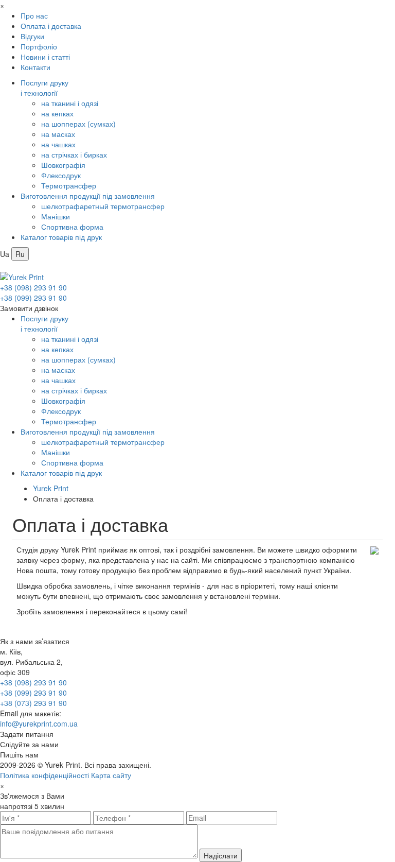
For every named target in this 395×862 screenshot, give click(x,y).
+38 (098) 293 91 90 (33, 287)
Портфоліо (39, 46)
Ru (20, 254)
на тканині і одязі (69, 103)
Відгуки (32, 36)
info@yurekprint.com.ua (39, 723)
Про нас (34, 15)
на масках (58, 134)
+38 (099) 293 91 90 (33, 297)
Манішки (55, 216)
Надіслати (221, 855)
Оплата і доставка (51, 26)
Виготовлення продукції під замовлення (88, 196)
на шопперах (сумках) (78, 123)
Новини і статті (45, 56)
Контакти (35, 67)
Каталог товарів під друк (61, 237)
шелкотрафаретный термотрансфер (103, 206)
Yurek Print (50, 488)
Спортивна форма (72, 226)
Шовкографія (63, 165)
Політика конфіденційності (44, 775)
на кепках (57, 113)
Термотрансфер (68, 185)
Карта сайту (111, 775)
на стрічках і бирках (74, 154)
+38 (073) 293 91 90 (33, 703)
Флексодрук (61, 175)
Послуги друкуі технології (44, 87)
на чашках (58, 144)
